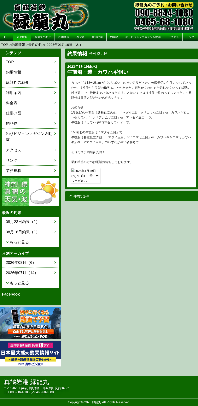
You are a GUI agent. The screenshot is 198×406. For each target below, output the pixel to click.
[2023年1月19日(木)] (85, 176)
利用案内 (63, 36)
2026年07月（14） (22, 273)
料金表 (81, 36)
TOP (6, 36)
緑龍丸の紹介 (43, 36)
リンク (190, 36)
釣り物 (114, 36)
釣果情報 (22, 36)
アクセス (173, 36)
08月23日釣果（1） (23, 222)
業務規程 (13, 170)
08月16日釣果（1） (23, 232)
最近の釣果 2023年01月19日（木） (55, 45)
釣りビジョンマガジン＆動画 (143, 36)
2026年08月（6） (21, 262)
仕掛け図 (97, 36)
